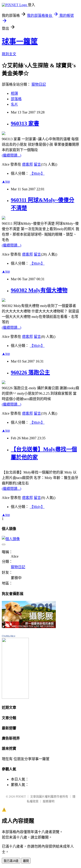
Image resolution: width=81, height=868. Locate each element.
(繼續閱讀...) (11, 155)
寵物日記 (39, 84)
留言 (37, 164)
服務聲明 (48, 801)
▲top (6, 181)
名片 (14, 104)
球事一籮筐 (20, 41)
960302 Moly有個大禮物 (39, 290)
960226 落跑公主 (30, 372)
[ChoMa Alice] (15, 697)
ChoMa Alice (8, 636)
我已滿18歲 (11, 861)
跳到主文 (9, 54)
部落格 (16, 99)
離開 (26, 861)
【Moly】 (37, 173)
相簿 (14, 93)
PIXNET (21, 796)
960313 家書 (25, 123)
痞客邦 (27, 164)
